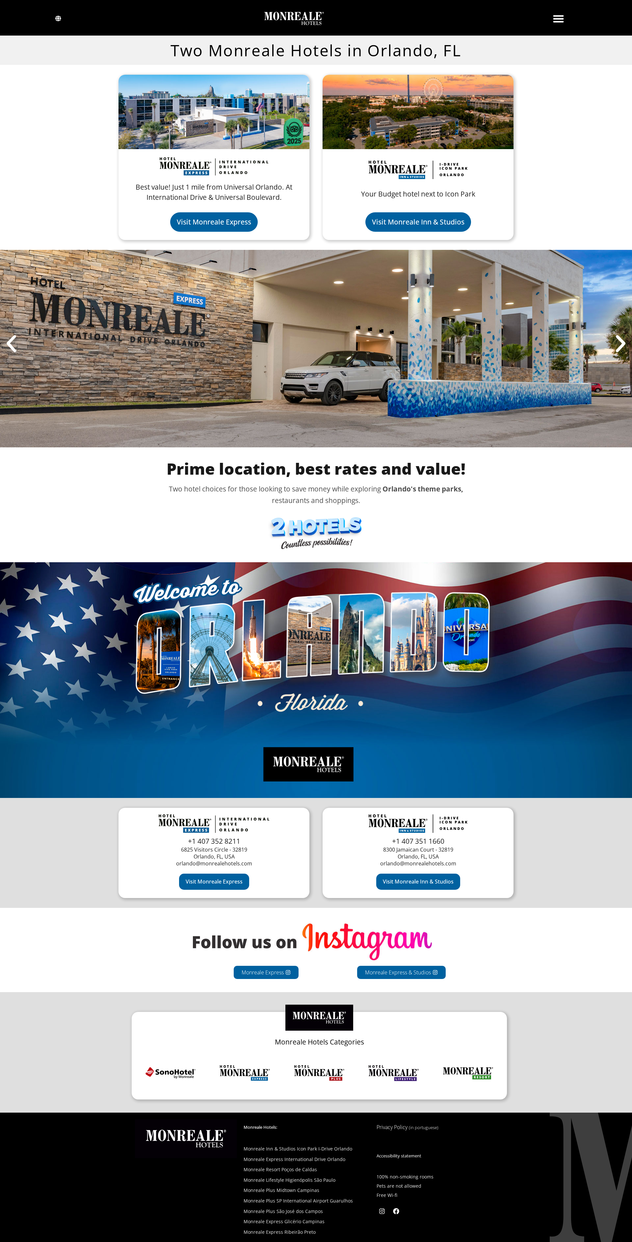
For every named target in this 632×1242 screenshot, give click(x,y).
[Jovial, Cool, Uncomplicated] (394, 1073)
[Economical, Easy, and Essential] (245, 1073)
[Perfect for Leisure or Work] (319, 1073)
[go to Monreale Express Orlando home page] (213, 112)
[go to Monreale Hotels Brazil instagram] (382, 1211)
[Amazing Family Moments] (468, 1073)
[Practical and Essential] (170, 1073)
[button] (558, 18)
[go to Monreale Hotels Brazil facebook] (396, 1211)
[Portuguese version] (58, 18)
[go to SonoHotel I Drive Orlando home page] (418, 112)
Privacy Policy (407, 1127)
